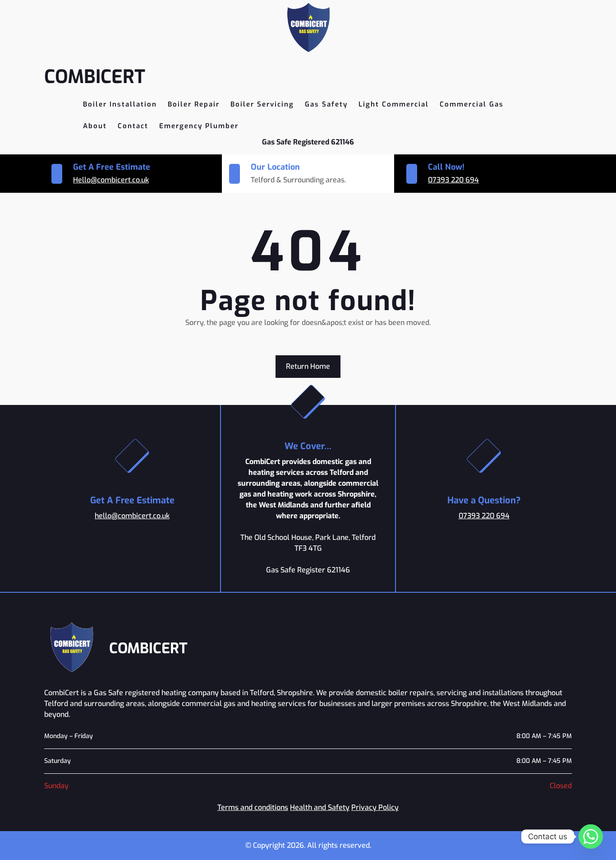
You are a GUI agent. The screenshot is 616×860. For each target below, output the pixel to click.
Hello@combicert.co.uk (111, 180)
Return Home (308, 366)
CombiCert (94, 77)
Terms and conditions (252, 807)
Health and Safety (319, 807)
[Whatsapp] (591, 836)
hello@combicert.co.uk (132, 516)
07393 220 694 (453, 180)
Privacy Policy (375, 807)
